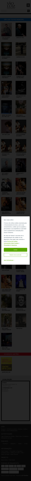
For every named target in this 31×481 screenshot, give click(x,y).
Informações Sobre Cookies (11, 243)
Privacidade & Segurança (10, 245)
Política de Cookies (12, 241)
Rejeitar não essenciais (15, 255)
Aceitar (15, 249)
